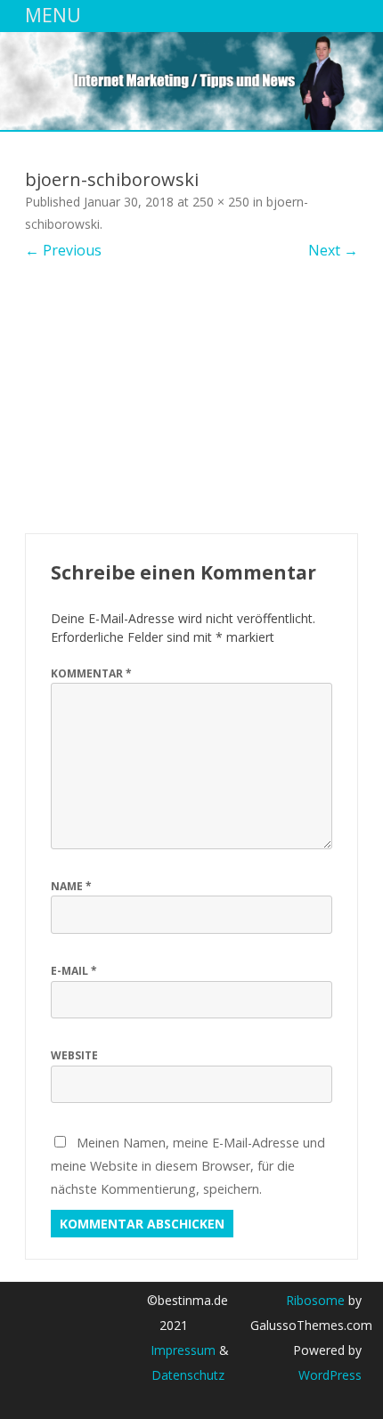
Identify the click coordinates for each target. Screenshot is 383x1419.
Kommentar (91, 673)
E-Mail (74, 970)
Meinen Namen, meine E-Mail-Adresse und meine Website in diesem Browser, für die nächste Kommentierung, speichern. (188, 1165)
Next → (333, 250)
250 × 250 (220, 201)
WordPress (330, 1374)
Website (74, 1055)
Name (71, 886)
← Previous (63, 250)
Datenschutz (187, 1374)
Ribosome (315, 1300)
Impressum (183, 1350)
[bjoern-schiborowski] (191, 397)
